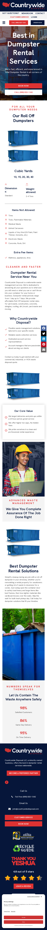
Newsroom (27, 13)
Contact (40, 13)
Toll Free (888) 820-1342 (25, 796)
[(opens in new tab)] (23, 835)
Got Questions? (10, 13)
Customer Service (19, 17)
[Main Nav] (3, 22)
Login (34, 17)
